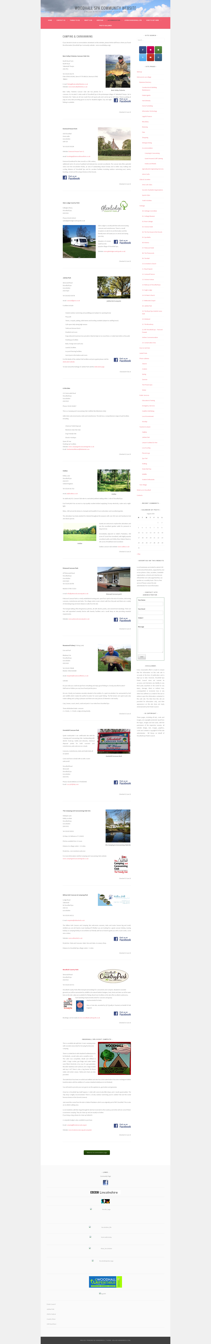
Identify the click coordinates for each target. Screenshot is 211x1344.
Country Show (51, 1319)
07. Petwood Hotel (148, 248)
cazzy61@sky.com (73, 784)
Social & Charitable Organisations (152, 190)
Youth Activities (147, 200)
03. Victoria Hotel (147, 227)
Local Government (148, 416)
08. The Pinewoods (148, 253)
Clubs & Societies (144, 179)
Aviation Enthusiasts (148, 479)
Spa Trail (144, 458)
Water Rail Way (146, 469)
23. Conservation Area (149, 343)
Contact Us (60, 20)
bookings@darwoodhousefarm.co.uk (78, 156)
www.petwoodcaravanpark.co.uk (78, 619)
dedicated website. (69, 362)
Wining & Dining (147, 143)
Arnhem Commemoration (150, 337)
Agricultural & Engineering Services (152, 169)
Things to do (75, 20)
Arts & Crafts (146, 174)
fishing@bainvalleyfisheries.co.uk (77, 84)
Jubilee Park (146, 437)
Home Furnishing (147, 106)
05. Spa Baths (146, 237)
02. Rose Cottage (147, 221)
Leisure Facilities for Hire (149, 443)
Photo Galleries (105, 25)
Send (141, 657)
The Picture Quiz (147, 385)
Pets (143, 132)
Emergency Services (148, 406)
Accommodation (114, 20)
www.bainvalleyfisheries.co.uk (77, 87)
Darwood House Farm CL (76, 151)
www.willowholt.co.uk (75, 938)
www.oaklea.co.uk (123, 547)
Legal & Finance (147, 116)
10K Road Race (51, 1324)
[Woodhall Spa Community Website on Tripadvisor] (158, 49)
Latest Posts (143, 353)
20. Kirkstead (146, 319)
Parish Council (51, 1304)
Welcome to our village (144, 77)
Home (50, 20)
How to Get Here (152, 20)
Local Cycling (146, 448)
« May (138, 554)
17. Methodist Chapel (148, 301)
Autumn (144, 364)
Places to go (146, 453)
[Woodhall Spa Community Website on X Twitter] (142, 57)
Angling (144, 432)
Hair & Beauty (146, 101)
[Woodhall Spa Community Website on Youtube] (150, 57)
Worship (144, 422)
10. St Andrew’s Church (149, 264)
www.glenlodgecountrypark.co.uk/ (115, 251)
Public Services (144, 395)
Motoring (145, 127)
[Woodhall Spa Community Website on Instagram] (158, 57)
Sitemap (139, 72)
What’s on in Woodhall (144, 490)
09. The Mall (145, 258)
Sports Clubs (146, 195)
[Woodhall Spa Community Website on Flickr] (150, 49)
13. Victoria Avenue (148, 279)
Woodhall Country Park (70, 970)
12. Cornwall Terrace (148, 274)
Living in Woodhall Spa (133, 20)
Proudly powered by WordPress (92, 1340)
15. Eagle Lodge (147, 290)
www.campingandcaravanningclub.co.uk (81, 447)
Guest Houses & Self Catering (154, 158)
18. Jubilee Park (147, 306)
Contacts (139, 495)
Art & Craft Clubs (147, 185)
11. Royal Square (147, 269)
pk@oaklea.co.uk (72, 494)
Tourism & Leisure (144, 427)
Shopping (145, 137)
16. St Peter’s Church (148, 295)
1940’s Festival (51, 1314)
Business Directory (145, 82)
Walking (144, 464)
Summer (144, 379)
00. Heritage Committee (149, 211)
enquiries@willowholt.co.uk (76, 920)
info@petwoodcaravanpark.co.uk (77, 594)
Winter (144, 390)
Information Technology (149, 111)
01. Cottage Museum (148, 216)
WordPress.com (124, 1340)
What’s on (88, 20)
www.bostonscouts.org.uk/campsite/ (80, 1130)
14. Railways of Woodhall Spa (151, 285)
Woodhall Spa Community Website (105, 8)
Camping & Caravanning (152, 153)
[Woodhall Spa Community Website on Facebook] (142, 49)
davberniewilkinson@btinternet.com (78, 449)
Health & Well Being (148, 411)
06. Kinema (145, 243)
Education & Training (148, 400)
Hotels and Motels (150, 164)
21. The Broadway (147, 324)
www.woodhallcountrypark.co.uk (89, 1018)
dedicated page (99, 367)
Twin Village (143, 485)
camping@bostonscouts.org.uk (76, 1125)
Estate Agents (146, 95)
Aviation (144, 369)
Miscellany (145, 122)
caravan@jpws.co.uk (73, 301)
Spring (144, 374)
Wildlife (144, 474)
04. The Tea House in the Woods (152, 232)
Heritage (100, 20)
